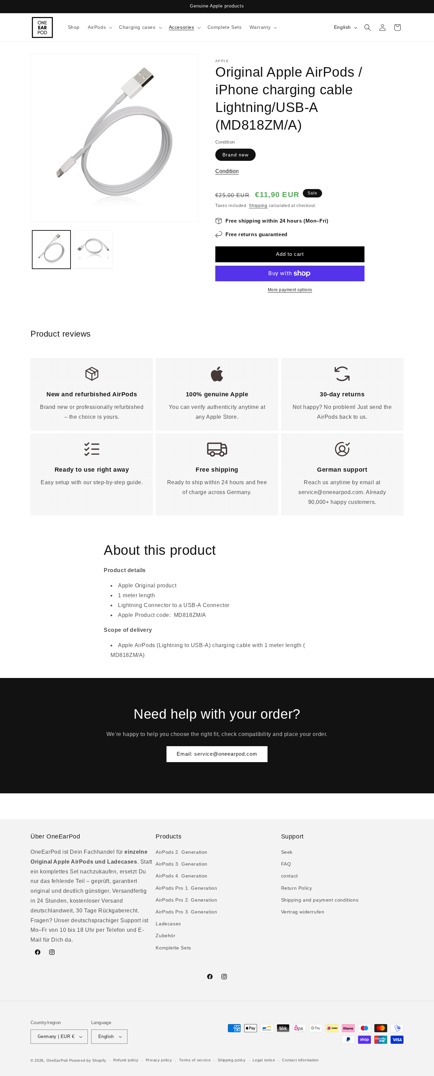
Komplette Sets (173, 947)
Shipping (258, 205)
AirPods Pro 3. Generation (186, 911)
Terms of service (195, 1060)
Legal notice (264, 1060)
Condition (227, 171)
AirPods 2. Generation (182, 852)
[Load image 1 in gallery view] (51, 249)
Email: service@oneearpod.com (217, 754)
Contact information (300, 1060)
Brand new (235, 154)
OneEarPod (57, 1060)
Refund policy (126, 1060)
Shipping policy (232, 1060)
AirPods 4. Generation (182, 876)
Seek (287, 852)
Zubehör (165, 935)
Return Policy (296, 888)
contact (289, 876)
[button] (99, 27)
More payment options (290, 289)
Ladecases (168, 923)
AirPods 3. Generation (182, 864)
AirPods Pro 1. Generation (186, 888)
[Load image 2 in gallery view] (93, 249)
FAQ (286, 864)
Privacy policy (159, 1060)
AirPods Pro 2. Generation (186, 900)
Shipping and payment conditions (320, 900)
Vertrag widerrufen (302, 911)
